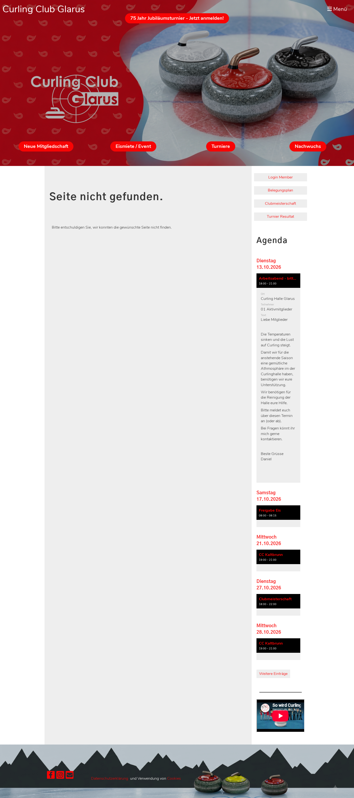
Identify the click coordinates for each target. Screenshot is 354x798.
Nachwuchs (308, 146)
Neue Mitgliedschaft (46, 146)
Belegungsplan (280, 190)
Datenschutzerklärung (109, 778)
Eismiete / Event (133, 146)
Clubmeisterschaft (280, 203)
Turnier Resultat (280, 216)
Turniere (220, 146)
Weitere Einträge (273, 673)
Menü (339, 9)
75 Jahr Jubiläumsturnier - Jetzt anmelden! (177, 18)
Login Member (280, 177)
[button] (278, 378)
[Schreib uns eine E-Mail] (69, 776)
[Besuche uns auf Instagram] (60, 776)
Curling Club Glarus (43, 9)
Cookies (174, 778)
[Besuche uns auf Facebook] (51, 776)
